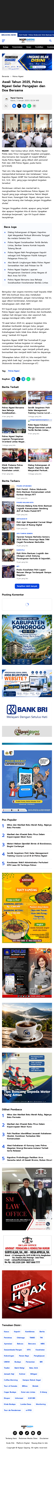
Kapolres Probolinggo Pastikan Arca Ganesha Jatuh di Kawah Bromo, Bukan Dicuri (29, 1159)
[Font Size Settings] (6, 106)
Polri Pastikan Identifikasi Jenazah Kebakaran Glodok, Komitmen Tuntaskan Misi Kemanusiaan (29, 1136)
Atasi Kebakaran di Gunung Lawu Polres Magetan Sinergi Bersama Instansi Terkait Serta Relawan (27, 1148)
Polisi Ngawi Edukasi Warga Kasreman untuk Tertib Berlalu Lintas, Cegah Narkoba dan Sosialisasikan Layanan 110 (39, 428)
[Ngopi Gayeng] (27, 40)
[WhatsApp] (29, 106)
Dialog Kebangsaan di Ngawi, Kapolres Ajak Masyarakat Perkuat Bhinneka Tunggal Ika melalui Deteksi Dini (28, 235)
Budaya (5, 47)
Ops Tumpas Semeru (25, 533)
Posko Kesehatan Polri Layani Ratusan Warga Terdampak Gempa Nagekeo (34, 572)
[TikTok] (27, 1433)
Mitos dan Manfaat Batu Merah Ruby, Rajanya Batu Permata (29, 826)
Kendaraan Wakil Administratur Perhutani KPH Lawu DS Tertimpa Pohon (27, 864)
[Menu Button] (3, 40)
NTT (18, 566)
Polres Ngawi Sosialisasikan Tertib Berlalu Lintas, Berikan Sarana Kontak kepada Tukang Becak (28, 245)
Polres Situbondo (24, 486)
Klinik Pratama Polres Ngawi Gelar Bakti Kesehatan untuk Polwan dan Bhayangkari (12, 468)
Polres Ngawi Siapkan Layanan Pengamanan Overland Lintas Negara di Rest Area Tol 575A (27, 272)
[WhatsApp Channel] (39, 1433)
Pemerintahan (17, 47)
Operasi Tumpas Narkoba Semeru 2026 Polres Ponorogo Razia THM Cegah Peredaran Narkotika (33, 539)
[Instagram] (15, 1433)
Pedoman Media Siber (28, 1438)
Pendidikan (39, 47)
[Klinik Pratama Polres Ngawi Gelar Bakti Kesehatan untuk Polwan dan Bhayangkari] (14, 455)
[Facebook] (14, 106)
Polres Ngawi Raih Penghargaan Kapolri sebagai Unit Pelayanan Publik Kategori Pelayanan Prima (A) (27, 255)
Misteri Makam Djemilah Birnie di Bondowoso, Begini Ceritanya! (29, 845)
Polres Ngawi (13, 371)
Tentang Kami (11, 1438)
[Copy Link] (34, 106)
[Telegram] (24, 106)
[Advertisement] (27, 15)
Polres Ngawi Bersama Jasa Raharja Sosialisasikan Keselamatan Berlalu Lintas (28, 281)
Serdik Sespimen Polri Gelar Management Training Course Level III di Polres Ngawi (40, 410)
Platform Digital (23, 1443)
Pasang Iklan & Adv (40, 1443)
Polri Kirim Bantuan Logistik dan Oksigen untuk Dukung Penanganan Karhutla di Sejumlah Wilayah (33, 556)
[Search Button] (50, 40)
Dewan (28, 47)
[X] (19, 106)
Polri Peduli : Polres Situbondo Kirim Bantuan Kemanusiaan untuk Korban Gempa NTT (34, 492)
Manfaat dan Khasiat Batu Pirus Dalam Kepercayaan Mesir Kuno (26, 835)
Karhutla (21, 550)
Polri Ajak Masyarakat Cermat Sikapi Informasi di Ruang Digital (34, 523)
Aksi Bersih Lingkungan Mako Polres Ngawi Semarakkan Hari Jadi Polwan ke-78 (29, 264)
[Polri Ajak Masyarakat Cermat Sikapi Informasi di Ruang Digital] (8, 524)
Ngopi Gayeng (24, 1447)
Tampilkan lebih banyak (27, 586)
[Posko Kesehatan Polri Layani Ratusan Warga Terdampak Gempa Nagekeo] (8, 571)
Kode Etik (10, 1443)
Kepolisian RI (22, 519)
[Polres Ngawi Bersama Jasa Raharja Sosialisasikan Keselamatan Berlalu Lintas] (14, 397)
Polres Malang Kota (25, 502)
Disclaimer (44, 1438)
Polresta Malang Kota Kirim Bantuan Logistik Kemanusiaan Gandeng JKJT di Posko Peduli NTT (34, 508)
